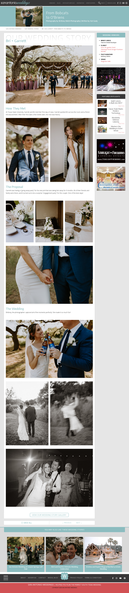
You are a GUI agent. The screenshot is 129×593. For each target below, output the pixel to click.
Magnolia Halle (106, 61)
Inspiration (80, 3)
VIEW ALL (28, 523)
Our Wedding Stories (32, 29)
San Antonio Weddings (14, 29)
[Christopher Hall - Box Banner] (111, 190)
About (23, 577)
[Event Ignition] (111, 90)
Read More (121, 106)
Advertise (32, 577)
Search (103, 3)
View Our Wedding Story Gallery (49, 515)
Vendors (52, 3)
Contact (42, 577)
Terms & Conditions (93, 577)
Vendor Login (111, 3)
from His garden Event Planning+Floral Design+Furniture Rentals (112, 49)
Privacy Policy (76, 577)
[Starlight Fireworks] (111, 162)
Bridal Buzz (53, 577)
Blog (58, 3)
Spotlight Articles (69, 3)
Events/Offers (90, 3)
